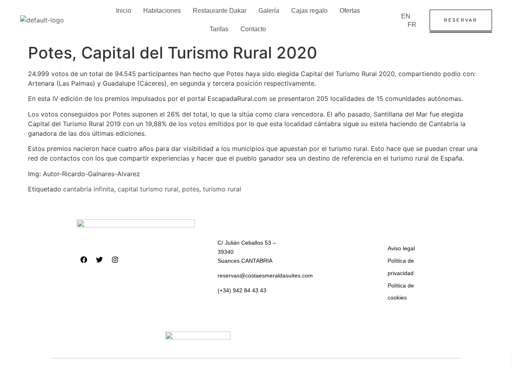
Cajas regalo (309, 10)
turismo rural (222, 189)
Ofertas (350, 10)
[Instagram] (115, 260)
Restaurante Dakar (219, 10)
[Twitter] (99, 260)
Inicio (123, 10)
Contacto (253, 29)
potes (190, 189)
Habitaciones (162, 10)
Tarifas (219, 29)
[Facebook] (83, 260)
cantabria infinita (88, 189)
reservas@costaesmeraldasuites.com (265, 275)
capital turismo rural (148, 189)
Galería (268, 10)
